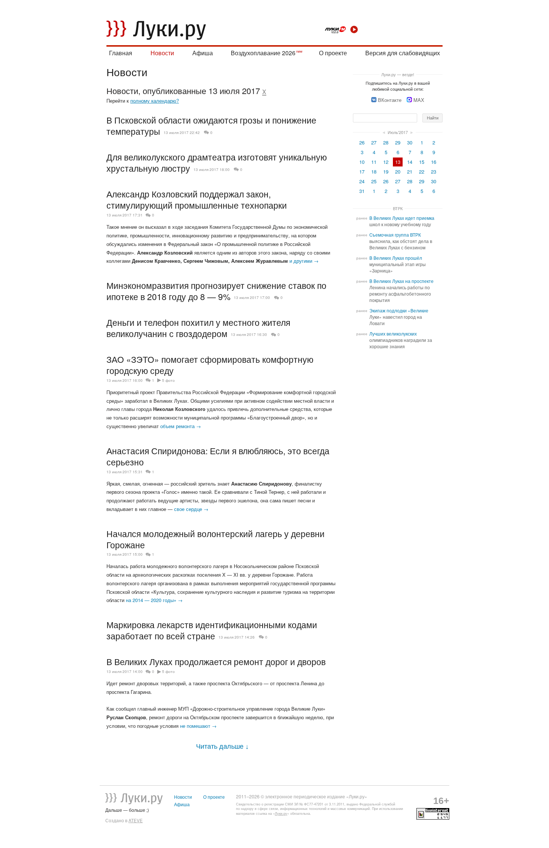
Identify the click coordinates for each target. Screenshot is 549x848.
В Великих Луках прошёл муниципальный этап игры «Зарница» (397, 264)
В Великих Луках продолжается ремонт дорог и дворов (216, 661)
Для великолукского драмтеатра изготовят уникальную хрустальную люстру (216, 162)
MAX (418, 99)
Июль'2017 (398, 132)
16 (433, 161)
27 (373, 142)
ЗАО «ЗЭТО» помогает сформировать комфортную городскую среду (209, 364)
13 (397, 161)
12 (385, 161)
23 (433, 171)
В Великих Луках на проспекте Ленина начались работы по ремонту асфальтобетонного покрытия (401, 290)
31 (362, 190)
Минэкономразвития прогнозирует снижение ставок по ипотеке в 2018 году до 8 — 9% (216, 290)
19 (385, 171)
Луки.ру (281, 813)
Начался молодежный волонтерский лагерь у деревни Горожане (215, 539)
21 (409, 171)
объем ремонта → (180, 426)
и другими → (304, 260)
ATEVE (135, 820)
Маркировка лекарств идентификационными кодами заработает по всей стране (211, 630)
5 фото (168, 380)
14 (409, 161)
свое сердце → (191, 508)
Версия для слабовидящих (402, 53)
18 (373, 171)
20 (397, 171)
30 (409, 142)
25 (373, 181)
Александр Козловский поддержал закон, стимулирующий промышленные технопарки (196, 199)
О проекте (333, 53)
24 (362, 181)
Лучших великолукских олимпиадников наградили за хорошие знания (400, 340)
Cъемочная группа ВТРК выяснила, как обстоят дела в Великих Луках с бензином (400, 241)
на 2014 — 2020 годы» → (154, 600)
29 (397, 142)
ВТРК (398, 208)
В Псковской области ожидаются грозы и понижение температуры (211, 125)
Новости (162, 53)
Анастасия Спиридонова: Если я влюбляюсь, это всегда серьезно (217, 456)
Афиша (202, 53)
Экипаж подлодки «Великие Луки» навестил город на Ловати (398, 317)
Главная (120, 53)
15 (421, 161)
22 (421, 171)
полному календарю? (154, 100)
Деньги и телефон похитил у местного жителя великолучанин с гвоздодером (198, 327)
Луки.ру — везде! (397, 74)
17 (362, 171)
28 (385, 142)
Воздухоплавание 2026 (263, 53)
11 (373, 161)
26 (362, 142)
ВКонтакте (389, 99)
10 (362, 161)
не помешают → (198, 725)
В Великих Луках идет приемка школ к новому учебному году (401, 221)
